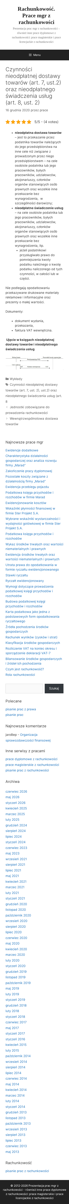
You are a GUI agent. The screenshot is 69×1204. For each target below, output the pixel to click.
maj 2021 (12, 876)
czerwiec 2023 (16, 848)
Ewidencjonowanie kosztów (26, 503)
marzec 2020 (15, 955)
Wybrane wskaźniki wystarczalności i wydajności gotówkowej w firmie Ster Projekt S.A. (33, 523)
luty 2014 (12, 1101)
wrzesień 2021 (16, 859)
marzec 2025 (15, 814)
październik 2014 (18, 1056)
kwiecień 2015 (16, 1045)
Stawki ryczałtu (17, 575)
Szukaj (54, 688)
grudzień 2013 (16, 1112)
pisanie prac (14, 715)
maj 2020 (13, 943)
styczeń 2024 (16, 842)
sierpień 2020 (16, 926)
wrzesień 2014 (16, 1062)
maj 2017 (12, 1028)
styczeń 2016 (15, 1039)
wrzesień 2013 (16, 1129)
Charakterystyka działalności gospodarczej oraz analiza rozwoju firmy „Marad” (31, 460)
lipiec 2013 (13, 1140)
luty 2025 (12, 819)
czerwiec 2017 (16, 1022)
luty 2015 (12, 1050)
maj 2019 (12, 988)
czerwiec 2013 (16, 1146)
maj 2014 (12, 1084)
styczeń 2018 (15, 1017)
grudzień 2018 (16, 1005)
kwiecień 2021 (16, 881)
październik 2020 (18, 915)
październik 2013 (18, 1123)
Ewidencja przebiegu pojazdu (27, 487)
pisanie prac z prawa (21, 709)
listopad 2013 (16, 1118)
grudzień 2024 (16, 825)
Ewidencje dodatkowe (22, 450)
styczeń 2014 (15, 1107)
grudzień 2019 (16, 971)
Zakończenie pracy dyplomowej (29, 471)
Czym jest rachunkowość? (25, 669)
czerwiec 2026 (16, 791)
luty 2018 (12, 1011)
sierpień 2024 (16, 831)
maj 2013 (12, 1152)
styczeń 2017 (15, 1033)
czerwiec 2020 (16, 938)
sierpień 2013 (15, 1135)
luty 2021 (12, 893)
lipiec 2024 (14, 836)
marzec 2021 (15, 887)
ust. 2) (34, 390)
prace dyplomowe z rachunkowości (31, 759)
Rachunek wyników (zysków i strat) (31, 637)
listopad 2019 (16, 977)
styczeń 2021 (15, 898)
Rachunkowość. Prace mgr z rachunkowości (36, 15)
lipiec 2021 (13, 870)
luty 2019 (12, 994)
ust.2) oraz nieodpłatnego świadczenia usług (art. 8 (34, 395)
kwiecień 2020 (16, 949)
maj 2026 (13, 797)
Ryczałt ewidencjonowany (25, 581)
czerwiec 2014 (16, 1078)
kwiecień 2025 (16, 808)
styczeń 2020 (16, 966)
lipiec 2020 (14, 932)
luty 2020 (13, 960)
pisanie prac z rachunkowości (27, 770)
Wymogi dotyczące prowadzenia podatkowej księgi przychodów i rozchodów (30, 591)
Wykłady (16, 379)
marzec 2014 (15, 1095)
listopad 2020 (16, 909)
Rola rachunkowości (20, 675)
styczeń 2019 (15, 1000)
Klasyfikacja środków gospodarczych (33, 643)
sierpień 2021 (15, 864)
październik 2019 (18, 983)
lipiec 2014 (13, 1073)
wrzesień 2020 (16, 921)
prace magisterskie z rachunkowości (32, 765)
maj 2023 (13, 853)
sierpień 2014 (15, 1067)
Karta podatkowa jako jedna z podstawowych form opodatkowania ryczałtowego (32, 616)
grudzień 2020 (16, 904)
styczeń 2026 (16, 803)
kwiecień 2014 (16, 1090)
